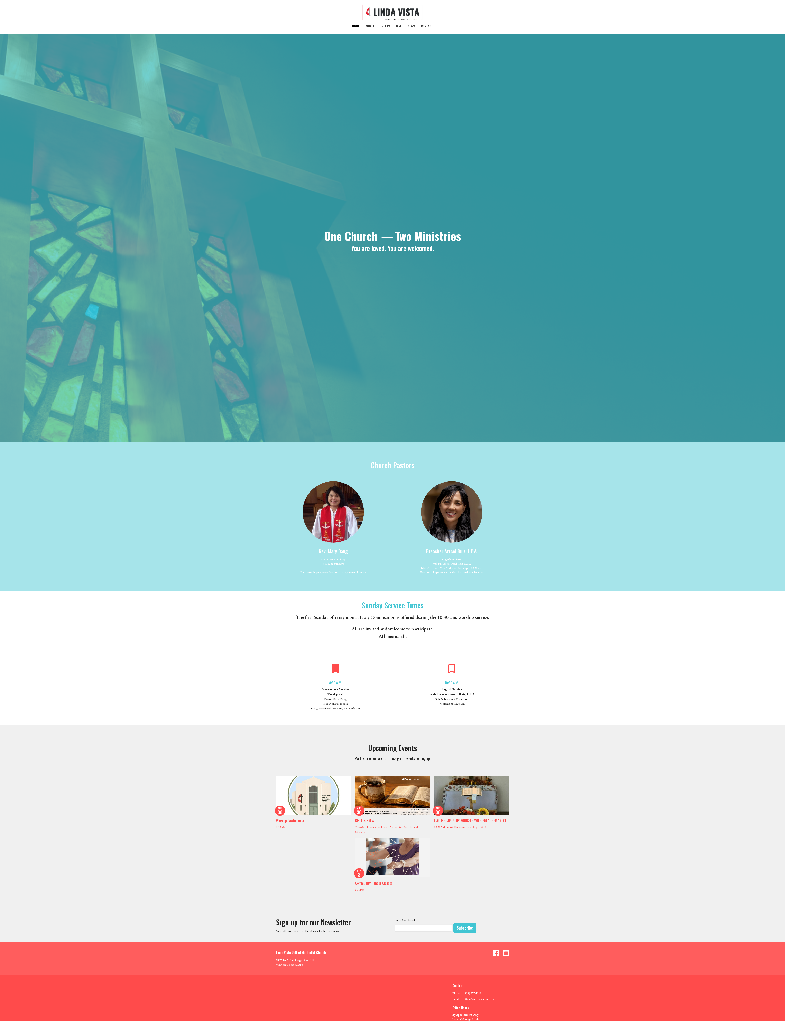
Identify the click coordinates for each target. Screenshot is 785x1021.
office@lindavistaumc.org (479, 999)
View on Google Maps (289, 964)
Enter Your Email (405, 920)
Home (355, 26)
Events (385, 26)
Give (399, 26)
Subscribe (465, 928)
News (411, 26)
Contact (427, 26)
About (370, 26)
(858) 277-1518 (472, 993)
